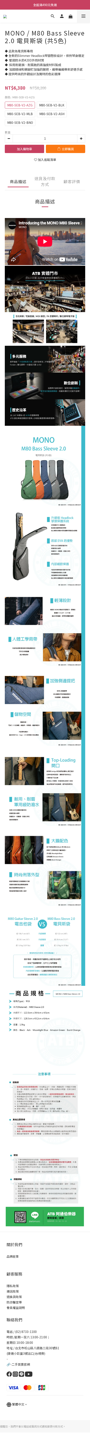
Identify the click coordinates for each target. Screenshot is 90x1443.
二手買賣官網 (21, 1364)
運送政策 (13, 1291)
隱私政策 (13, 1286)
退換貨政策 (14, 1297)
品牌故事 (13, 1256)
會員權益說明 (16, 1307)
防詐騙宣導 (14, 1302)
